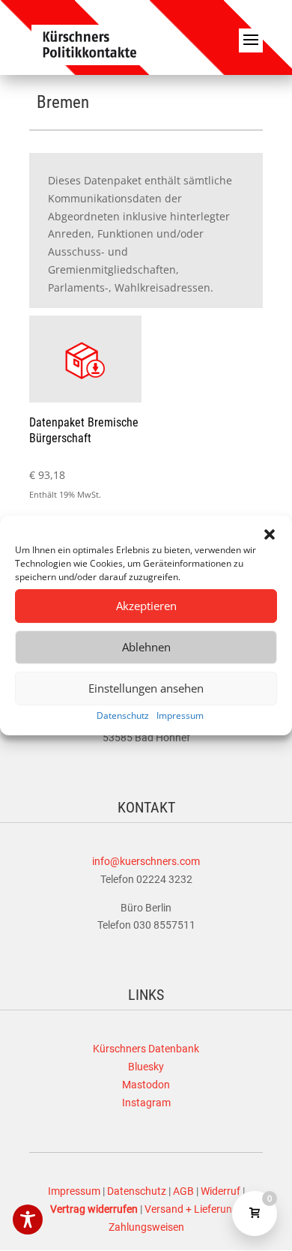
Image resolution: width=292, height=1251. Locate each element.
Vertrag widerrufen (94, 1209)
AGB (183, 1191)
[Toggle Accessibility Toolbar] (27, 1219)
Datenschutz (123, 715)
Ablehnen (146, 646)
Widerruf (220, 1191)
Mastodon (146, 1085)
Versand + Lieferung (191, 1209)
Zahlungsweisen (146, 1227)
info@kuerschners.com (146, 861)
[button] (269, 534)
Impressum (180, 715)
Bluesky (146, 1067)
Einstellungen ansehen (146, 688)
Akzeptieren (146, 605)
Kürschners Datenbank (146, 1049)
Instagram (146, 1103)
